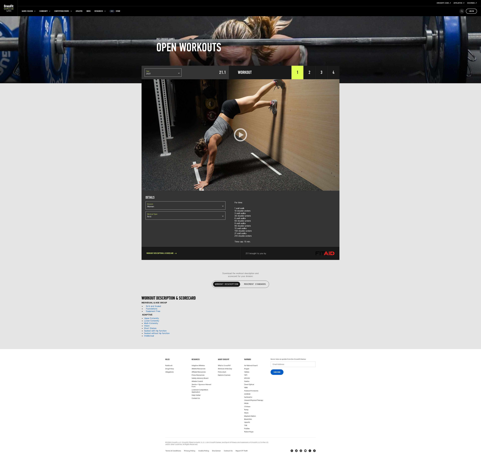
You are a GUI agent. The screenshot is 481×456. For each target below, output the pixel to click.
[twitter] (296, 450)
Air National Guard (251, 365)
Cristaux (247, 406)
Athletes (79, 11)
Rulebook (168, 365)
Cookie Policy (203, 451)
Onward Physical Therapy (253, 400)
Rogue (246, 369)
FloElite (247, 429)
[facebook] (292, 450)
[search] (461, 11)
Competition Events (61, 11)
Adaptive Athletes (198, 365)
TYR (245, 425)
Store (115, 11)
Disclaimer (216, 451)
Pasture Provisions (251, 391)
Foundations (151, 308)
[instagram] (301, 450)
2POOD (247, 378)
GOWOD (247, 394)
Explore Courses (224, 375)
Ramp (246, 410)
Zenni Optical (249, 384)
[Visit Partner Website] (325, 253)
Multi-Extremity (151, 323)
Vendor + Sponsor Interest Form (201, 386)
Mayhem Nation (250, 416)
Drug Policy (169, 369)
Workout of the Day (225, 369)
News (89, 11)
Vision (147, 325)
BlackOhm (248, 419)
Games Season (27, 11)
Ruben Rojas (249, 432)
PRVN (246, 403)
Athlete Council (197, 381)
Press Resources (198, 375)
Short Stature (150, 328)
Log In (471, 11)
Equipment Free (153, 311)
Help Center (196, 395)
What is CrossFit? (224, 365)
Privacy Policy (189, 451)
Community (43, 11)
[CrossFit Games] (9, 8)
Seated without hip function (157, 333)
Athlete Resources (198, 369)
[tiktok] (314, 450)
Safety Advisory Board (200, 378)
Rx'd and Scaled (153, 306)
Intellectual (149, 336)
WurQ (246, 413)
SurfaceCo (248, 397)
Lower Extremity (151, 320)
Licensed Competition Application (200, 391)
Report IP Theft (242, 451)
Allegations (169, 372)
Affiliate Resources (199, 372)
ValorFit (247, 422)
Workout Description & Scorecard (160, 253)
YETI (245, 375)
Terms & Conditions (173, 451)
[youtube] (305, 450)
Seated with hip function (155, 330)
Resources (99, 11)
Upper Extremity (151, 318)
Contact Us (196, 398)
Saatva (246, 381)
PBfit (246, 388)
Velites (246, 372)
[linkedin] (310, 450)
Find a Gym (222, 372)
